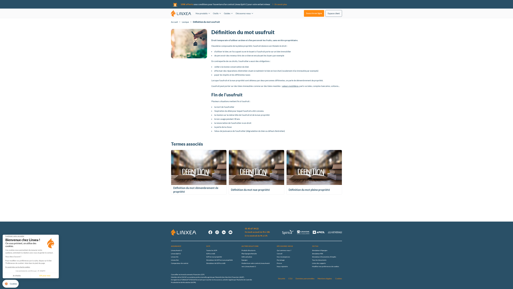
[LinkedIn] (224, 232)
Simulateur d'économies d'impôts (324, 257)
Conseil (279, 254)
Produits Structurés (249, 250)
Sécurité (281, 278)
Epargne (244, 260)
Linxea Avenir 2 (176, 250)
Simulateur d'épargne (319, 250)
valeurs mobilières (290, 86)
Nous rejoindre (282, 266)
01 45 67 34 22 (252, 228)
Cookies (338, 278)
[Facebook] (210, 232)
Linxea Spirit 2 (176, 254)
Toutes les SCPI (211, 250)
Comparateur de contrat (179, 263)
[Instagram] (217, 232)
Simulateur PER (317, 254)
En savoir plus (281, 4)
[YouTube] (230, 232)
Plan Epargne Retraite (249, 254)
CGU (290, 278)
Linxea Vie (174, 257)
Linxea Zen (175, 260)
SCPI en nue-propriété (214, 257)
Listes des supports (319, 263)
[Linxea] (181, 13)
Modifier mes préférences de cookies (325, 266)
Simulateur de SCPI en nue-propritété (219, 260)
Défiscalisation (247, 257)
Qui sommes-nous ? (284, 250)
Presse (279, 263)
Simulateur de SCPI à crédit (215, 263)
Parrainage (281, 260)
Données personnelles (305, 278)
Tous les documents (319, 260)
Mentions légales (325, 278)
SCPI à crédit (210, 254)
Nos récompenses (283, 257)
